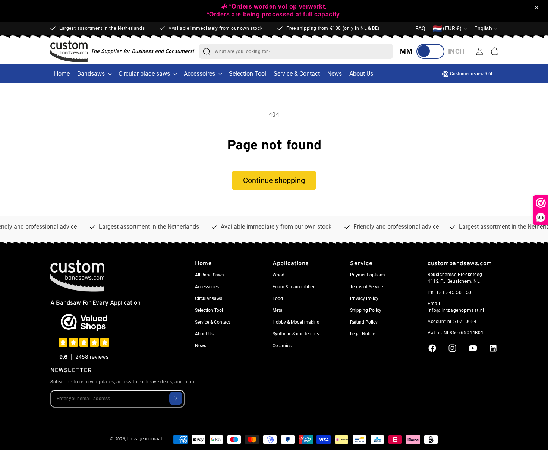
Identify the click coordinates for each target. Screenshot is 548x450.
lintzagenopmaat (144, 438)
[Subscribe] (175, 398)
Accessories (207, 286)
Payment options (367, 275)
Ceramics (282, 345)
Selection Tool (209, 310)
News (200, 345)
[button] (537, 8)
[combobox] (303, 51)
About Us (204, 333)
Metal (278, 310)
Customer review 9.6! (471, 73)
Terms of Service (366, 286)
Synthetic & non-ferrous (296, 333)
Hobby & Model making (296, 322)
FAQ (420, 28)
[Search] (206, 51)
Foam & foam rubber (293, 286)
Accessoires (199, 73)
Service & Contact (212, 322)
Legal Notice (362, 333)
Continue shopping (274, 180)
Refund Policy (364, 322)
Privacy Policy (364, 298)
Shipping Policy (365, 310)
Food (278, 298)
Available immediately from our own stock (215, 28)
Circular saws (208, 298)
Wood (278, 275)
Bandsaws (91, 73)
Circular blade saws (144, 73)
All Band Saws (209, 275)
